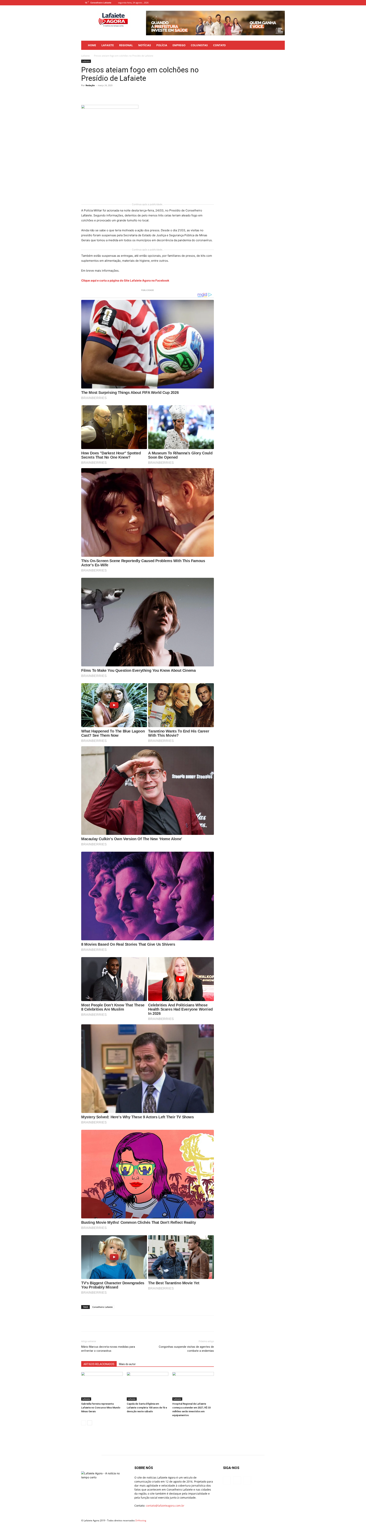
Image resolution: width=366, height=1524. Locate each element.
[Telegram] (143, 94)
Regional (126, 45)
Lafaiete (107, 45)
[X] (117, 94)
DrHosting (140, 1520)
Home (92, 45)
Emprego (179, 45)
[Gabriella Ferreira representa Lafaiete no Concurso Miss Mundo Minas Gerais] (102, 1386)
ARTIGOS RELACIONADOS (98, 1364)
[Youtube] (282, 2)
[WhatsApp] (134, 94)
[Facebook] (269, 2)
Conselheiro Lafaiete (102, 1306)
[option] (215, 23)
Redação (90, 85)
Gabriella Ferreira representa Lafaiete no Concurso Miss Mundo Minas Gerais (100, 1407)
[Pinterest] (125, 94)
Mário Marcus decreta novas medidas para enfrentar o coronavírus (108, 1348)
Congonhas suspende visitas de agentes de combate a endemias (186, 1348)
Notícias (144, 45)
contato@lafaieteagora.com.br (165, 1505)
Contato (219, 45)
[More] (152, 94)
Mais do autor (127, 1364)
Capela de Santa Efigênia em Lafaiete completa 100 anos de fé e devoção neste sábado (147, 1407)
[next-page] (89, 1422)
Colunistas (199, 45)
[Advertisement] (109, 176)
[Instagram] (276, 2)
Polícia (161, 45)
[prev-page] (83, 1422)
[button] (280, 45)
